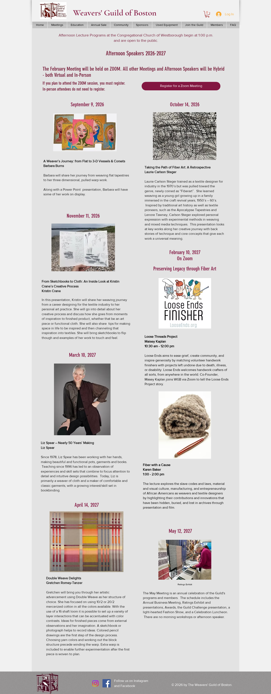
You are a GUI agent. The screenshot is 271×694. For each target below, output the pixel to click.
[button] (207, 14)
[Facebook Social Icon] (106, 683)
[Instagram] (95, 683)
